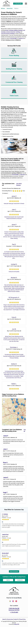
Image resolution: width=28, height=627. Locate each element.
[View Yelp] (16, 601)
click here (22, 174)
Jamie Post (5, 534)
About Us (4, 619)
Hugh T (5, 492)
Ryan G (5, 462)
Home (3, 8)
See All (25, 430)
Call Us (8, 580)
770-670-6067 (18, 3)
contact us (21, 38)
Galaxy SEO (16, 624)
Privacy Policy (22, 619)
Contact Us (20, 580)
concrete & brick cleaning (7, 33)
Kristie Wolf (5, 553)
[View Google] (10, 601)
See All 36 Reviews (18, 184)
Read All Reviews (14, 571)
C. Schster (5, 514)
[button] (17, 406)
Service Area (9, 8)
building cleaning (18, 30)
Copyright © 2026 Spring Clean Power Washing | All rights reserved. (14, 622)
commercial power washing (13, 32)
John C (5, 449)
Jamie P (5, 436)
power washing (9, 30)
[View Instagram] (13, 601)
